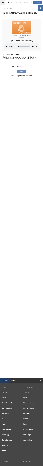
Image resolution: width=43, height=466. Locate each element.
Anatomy (5, 445)
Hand (4, 424)
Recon (4, 419)
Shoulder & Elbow (8, 403)
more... (4, 451)
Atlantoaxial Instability (24, 36)
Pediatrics (5, 414)
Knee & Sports (7, 408)
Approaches (27, 440)
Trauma (4, 392)
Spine (4, 398)
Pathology (5, 435)
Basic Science (7, 440)
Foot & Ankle (6, 429)
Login (38, 2)
